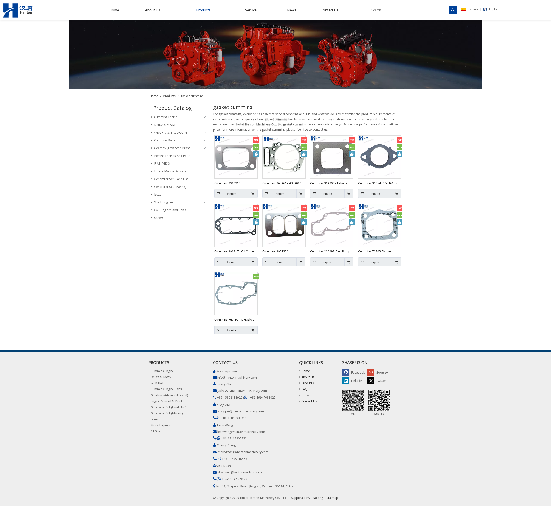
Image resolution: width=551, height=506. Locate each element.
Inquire (231, 193)
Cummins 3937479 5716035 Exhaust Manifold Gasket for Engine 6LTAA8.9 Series (378, 183)
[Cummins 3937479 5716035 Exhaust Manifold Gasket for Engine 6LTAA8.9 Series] (379, 157)
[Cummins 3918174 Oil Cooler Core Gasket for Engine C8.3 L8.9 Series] (236, 225)
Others (159, 218)
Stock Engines (163, 202)
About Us (307, 377)
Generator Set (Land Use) (172, 179)
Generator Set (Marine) (170, 187)
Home (305, 371)
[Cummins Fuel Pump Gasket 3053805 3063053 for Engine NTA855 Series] (236, 293)
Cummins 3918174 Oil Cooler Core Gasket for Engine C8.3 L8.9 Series (234, 251)
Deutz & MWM (164, 125)
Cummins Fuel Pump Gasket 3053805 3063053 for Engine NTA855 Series (234, 319)
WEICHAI (157, 383)
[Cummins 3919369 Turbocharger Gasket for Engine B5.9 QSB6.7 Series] (236, 157)
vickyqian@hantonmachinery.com (240, 411)
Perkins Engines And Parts (172, 156)
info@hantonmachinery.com (237, 377)
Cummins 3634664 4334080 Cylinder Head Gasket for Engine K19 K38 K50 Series (281, 183)
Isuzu (157, 194)
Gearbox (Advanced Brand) (173, 148)
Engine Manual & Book (170, 171)
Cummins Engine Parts (166, 389)
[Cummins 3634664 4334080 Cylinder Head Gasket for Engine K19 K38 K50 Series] (284, 157)
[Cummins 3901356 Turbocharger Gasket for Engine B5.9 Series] (284, 225)
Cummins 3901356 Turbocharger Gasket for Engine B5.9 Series (279, 251)
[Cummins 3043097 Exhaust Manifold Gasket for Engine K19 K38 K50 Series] (331, 157)
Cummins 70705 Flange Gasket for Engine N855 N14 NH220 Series (378, 251)
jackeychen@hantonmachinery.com (242, 390)
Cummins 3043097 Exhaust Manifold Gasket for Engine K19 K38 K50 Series (329, 183)
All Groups (158, 431)
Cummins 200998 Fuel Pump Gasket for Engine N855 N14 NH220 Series (330, 251)
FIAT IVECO (162, 163)
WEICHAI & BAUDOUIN (170, 132)
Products (307, 383)
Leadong (317, 498)
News (305, 395)
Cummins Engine (165, 117)
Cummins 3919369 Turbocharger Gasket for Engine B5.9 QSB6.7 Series (232, 183)
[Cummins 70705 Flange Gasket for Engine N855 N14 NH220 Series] (379, 225)
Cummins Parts (164, 140)
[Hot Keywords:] (453, 10)
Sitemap (332, 498)
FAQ (304, 389)
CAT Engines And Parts (170, 210)
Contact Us (309, 401)
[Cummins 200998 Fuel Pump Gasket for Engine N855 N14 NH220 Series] (331, 225)
